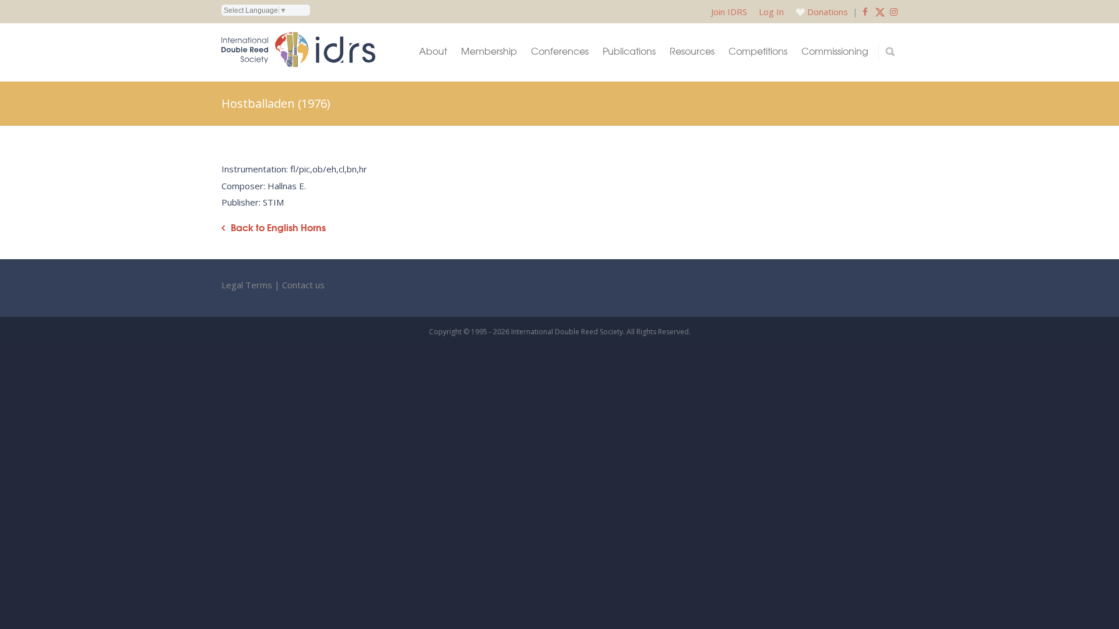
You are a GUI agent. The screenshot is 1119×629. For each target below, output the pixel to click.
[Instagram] (894, 11)
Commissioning (834, 51)
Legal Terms (246, 285)
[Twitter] (880, 11)
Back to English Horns (278, 227)
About (433, 51)
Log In (771, 11)
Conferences (560, 51)
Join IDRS (729, 11)
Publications (629, 51)
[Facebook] (865, 11)
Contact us (303, 285)
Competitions (758, 51)
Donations (827, 11)
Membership (489, 51)
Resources (692, 51)
